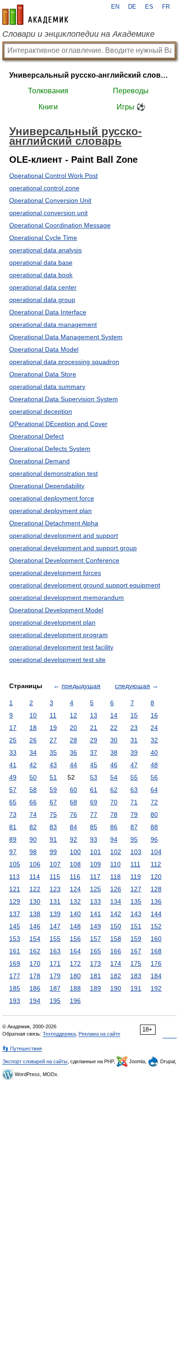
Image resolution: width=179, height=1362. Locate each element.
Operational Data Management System (66, 337)
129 (14, 901)
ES (149, 7)
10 (33, 715)
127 (135, 889)
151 (135, 926)
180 (75, 976)
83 (53, 827)
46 (113, 765)
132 (75, 901)
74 (33, 814)
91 (53, 839)
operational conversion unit (48, 213)
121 (14, 889)
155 (55, 938)
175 (135, 963)
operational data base (41, 262)
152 (156, 926)
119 (135, 876)
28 (73, 740)
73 (13, 814)
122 (34, 889)
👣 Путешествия (22, 1048)
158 (115, 938)
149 (95, 926)
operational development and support (63, 535)
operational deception (40, 411)
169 (14, 963)
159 (135, 938)
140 (75, 913)
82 (33, 827)
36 (73, 752)
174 (115, 963)
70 (113, 802)
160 (156, 938)
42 (33, 765)
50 (33, 777)
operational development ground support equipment (84, 585)
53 (93, 777)
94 (113, 839)
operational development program (58, 634)
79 (134, 814)
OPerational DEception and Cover (58, 423)
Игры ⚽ (131, 107)
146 (34, 926)
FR (166, 7)
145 (14, 926)
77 (93, 814)
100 (75, 851)
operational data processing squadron (64, 361)
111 (135, 864)
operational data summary (47, 386)
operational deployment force (51, 498)
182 (115, 976)
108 (75, 864)
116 (75, 876)
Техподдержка (59, 1034)
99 (53, 851)
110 (115, 864)
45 (93, 765)
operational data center (43, 287)
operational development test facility (61, 647)
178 (34, 976)
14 (113, 715)
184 (156, 976)
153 (14, 938)
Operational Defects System (49, 448)
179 (55, 976)
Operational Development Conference (64, 560)
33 (13, 752)
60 (73, 789)
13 (93, 715)
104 (156, 851)
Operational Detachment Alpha (53, 523)
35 (53, 752)
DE (132, 7)
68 (73, 802)
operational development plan (52, 622)
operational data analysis (45, 250)
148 (75, 926)
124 (75, 889)
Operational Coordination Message (60, 225)
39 (134, 752)
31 (134, 740)
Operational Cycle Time (43, 237)
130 (34, 901)
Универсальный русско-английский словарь (89, 75)
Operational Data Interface (47, 312)
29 (93, 740)
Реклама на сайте (99, 1034)
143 (135, 913)
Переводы (131, 91)
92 (73, 839)
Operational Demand (39, 461)
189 (95, 988)
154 (34, 938)
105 (14, 864)
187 (55, 988)
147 (55, 926)
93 (93, 839)
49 (13, 777)
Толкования (48, 91)
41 (13, 765)
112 (156, 864)
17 (13, 727)
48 (154, 765)
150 (115, 926)
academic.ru (35, 15)
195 (55, 1000)
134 (115, 901)
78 (113, 814)
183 (135, 976)
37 (93, 752)
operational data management (53, 324)
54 (113, 777)
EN (115, 7)
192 (156, 988)
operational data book (41, 275)
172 (75, 963)
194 (34, 1000)
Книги (48, 107)
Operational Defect (36, 436)
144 (156, 913)
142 (115, 913)
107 (55, 864)
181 (95, 976)
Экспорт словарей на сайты (34, 1061)
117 (95, 876)
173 (95, 963)
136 (156, 901)
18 (33, 727)
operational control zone (44, 188)
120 (156, 876)
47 (134, 765)
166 (115, 951)
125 (95, 889)
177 (14, 976)
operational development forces (55, 572)
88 (154, 827)
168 (156, 951)
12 (73, 715)
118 (115, 876)
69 (93, 802)
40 (154, 752)
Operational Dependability (46, 486)
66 (33, 802)
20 (73, 727)
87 (134, 827)
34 (33, 752)
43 (53, 765)
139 (55, 913)
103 (135, 851)
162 (34, 951)
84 (73, 827)
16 (154, 715)
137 (14, 913)
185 (14, 988)
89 (13, 839)
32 (154, 740)
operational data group (42, 299)
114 (34, 876)
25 (13, 740)
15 (134, 715)
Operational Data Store (42, 374)
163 (55, 951)
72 (154, 802)
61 (93, 789)
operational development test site (57, 659)
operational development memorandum (66, 597)
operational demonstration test (53, 473)
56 (154, 777)
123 (55, 889)
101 (95, 851)
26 (33, 740)
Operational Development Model (56, 610)
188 (75, 988)
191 (135, 988)
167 (135, 951)
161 (14, 951)
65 (13, 802)
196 (75, 1000)
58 (33, 789)
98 (33, 851)
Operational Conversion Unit (50, 200)
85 (93, 827)
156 (75, 938)
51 (53, 777)
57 (13, 789)
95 (134, 839)
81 (13, 827)
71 (134, 802)
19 (53, 727)
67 (53, 802)
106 (34, 864)
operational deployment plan (50, 510)
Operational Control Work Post (53, 175)
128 (156, 889)
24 (154, 727)
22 (113, 727)
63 (134, 789)
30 (113, 740)
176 (156, 963)
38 (113, 752)
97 (13, 851)
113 (14, 876)
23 (134, 727)
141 (95, 913)
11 (53, 715)
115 (55, 876)
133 (95, 901)
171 (55, 963)
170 (34, 963)
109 (95, 864)
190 (115, 988)
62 (113, 789)
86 (113, 827)
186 (34, 988)
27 (53, 740)
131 (55, 901)
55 (134, 777)
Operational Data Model (43, 349)
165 (95, 951)
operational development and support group (73, 548)
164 (75, 951)
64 (154, 789)
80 (154, 814)
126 (115, 889)
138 (34, 913)
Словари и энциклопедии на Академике (78, 34)
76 (73, 814)
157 (95, 938)
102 (115, 851)
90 (33, 839)
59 (53, 789)
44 (73, 765)
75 (53, 814)
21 (93, 727)
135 (135, 901)
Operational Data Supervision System (63, 399)
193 (14, 1000)
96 (154, 839)
